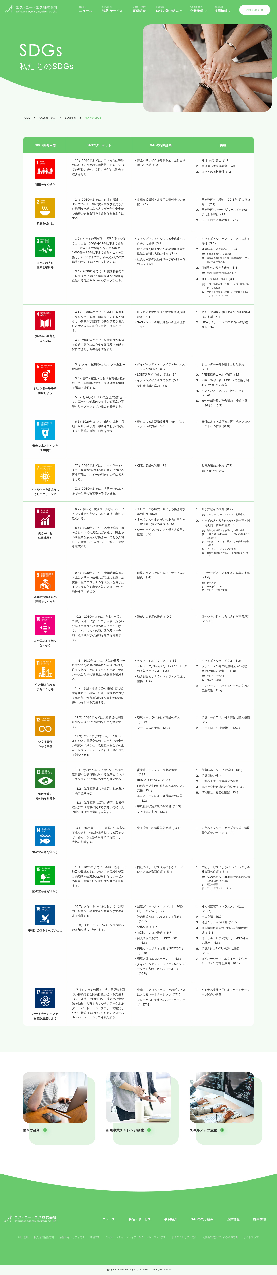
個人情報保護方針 (44, 1237)
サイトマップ (251, 1237)
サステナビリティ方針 (184, 1237)
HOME (26, 118)
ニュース (108, 1219)
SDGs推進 (70, 118)
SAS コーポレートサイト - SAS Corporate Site (30, 1218)
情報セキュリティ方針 (72, 1237)
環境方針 (95, 1237)
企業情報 (233, 1219)
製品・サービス (140, 1219)
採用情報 (259, 1219)
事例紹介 (170, 1219)
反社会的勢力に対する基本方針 (220, 1237)
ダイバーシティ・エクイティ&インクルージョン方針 (136, 1237)
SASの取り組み (47, 118)
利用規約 (23, 1237)
